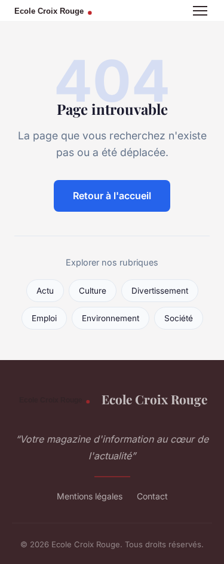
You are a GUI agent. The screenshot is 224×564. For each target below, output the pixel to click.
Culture (92, 290)
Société (178, 318)
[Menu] (200, 10)
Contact (152, 496)
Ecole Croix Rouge (154, 399)
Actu (45, 290)
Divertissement (159, 290)
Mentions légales (89, 496)
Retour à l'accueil (112, 196)
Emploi (44, 318)
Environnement (110, 318)
